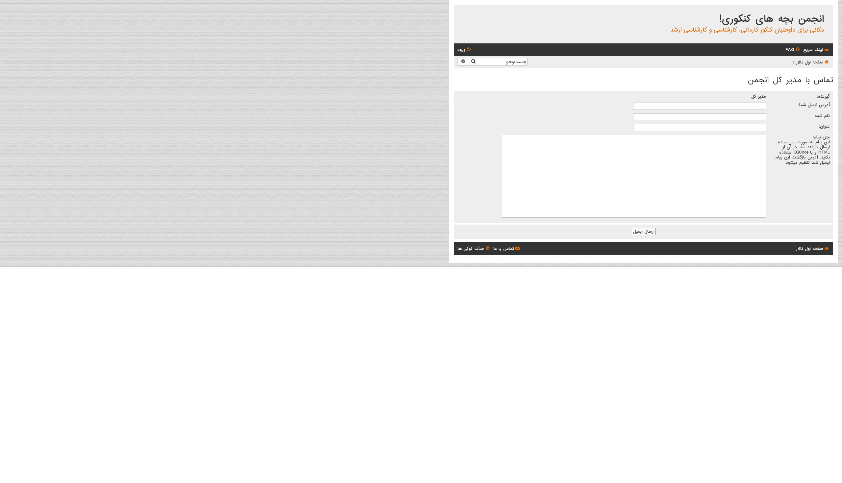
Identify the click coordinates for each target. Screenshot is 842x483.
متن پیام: (821, 137)
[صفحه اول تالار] (827, 11)
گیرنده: (823, 96)
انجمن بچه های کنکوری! (772, 19)
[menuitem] (793, 49)
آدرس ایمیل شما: (814, 105)
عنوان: (824, 126)
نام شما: (822, 115)
